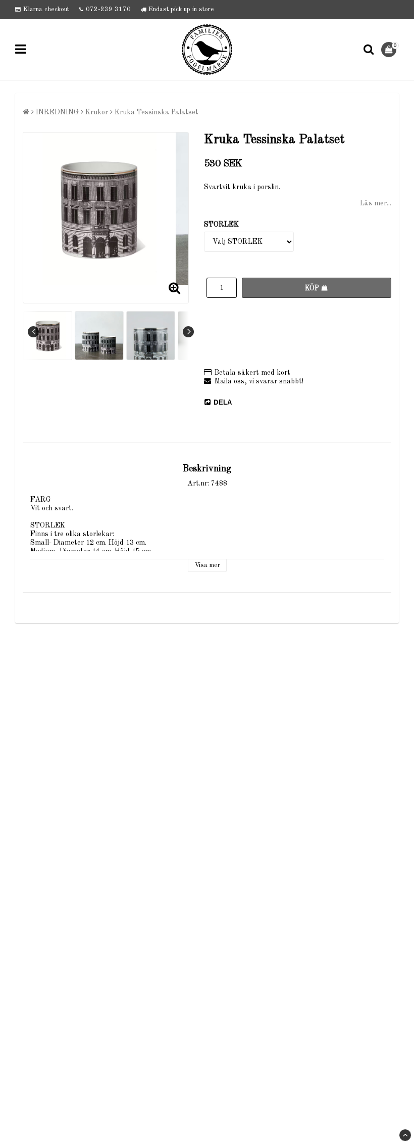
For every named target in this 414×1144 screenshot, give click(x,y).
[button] (390, 49)
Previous (33, 331)
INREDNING (57, 112)
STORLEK (221, 224)
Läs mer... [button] (375, 203)
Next (188, 331)
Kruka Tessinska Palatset (156, 112)
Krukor (96, 112)
